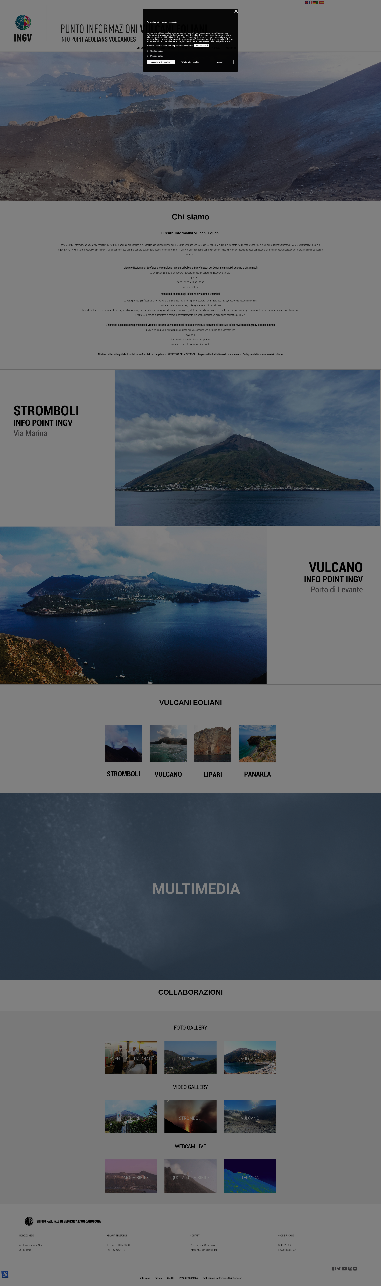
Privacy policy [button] (156, 56)
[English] (307, 2)
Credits (170, 1278)
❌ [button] (236, 11)
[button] (184, 197)
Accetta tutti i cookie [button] (160, 62)
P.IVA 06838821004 (188, 1278)
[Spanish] (322, 2)
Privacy (158, 1278)
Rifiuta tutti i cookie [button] (190, 62)
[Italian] (318, 2)
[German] (314, 2)
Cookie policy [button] (156, 51)
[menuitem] (142, 48)
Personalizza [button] (201, 45)
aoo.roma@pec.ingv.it (205, 1245)
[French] (311, 2)
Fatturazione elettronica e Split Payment (222, 1278)
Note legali (145, 1278)
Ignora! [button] (219, 62)
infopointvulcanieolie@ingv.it (203, 1249)
